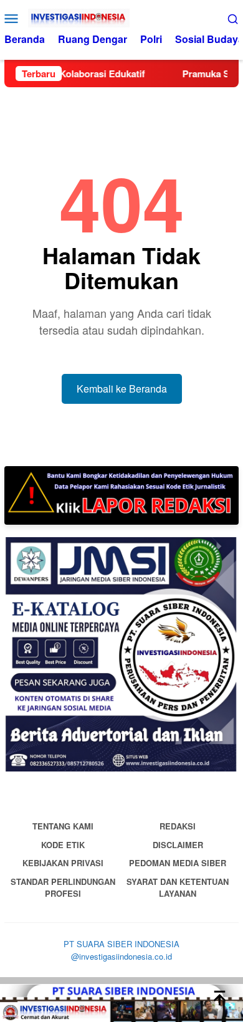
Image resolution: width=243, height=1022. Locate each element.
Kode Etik (63, 845)
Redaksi (178, 826)
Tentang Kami (62, 826)
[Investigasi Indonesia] (122, 18)
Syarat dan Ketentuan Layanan (177, 888)
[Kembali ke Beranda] (121, 1003)
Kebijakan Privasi (62, 863)
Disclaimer (178, 845)
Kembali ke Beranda (122, 388)
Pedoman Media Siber (177, 863)
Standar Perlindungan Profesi (63, 888)
